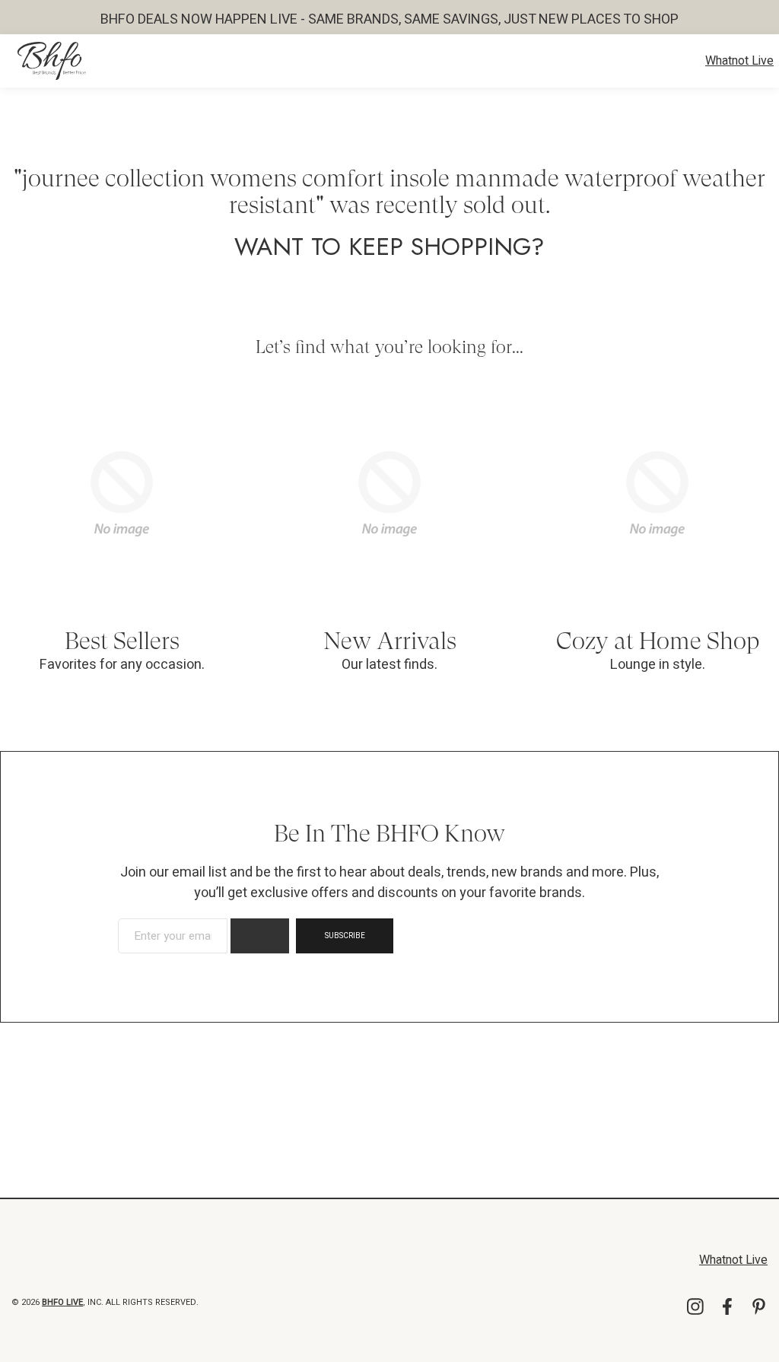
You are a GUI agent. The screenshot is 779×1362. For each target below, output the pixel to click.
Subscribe (345, 936)
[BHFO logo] (51, 61)
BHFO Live (62, 1302)
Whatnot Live (739, 61)
